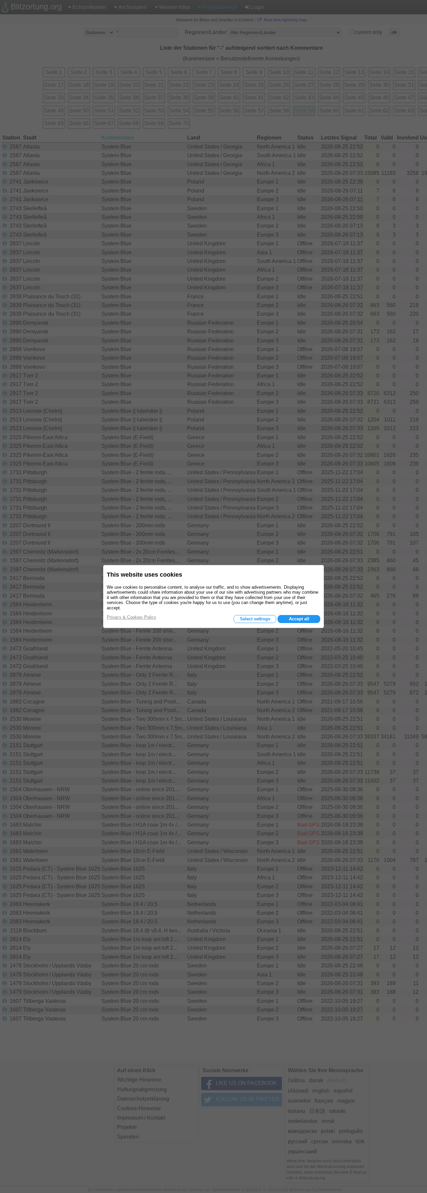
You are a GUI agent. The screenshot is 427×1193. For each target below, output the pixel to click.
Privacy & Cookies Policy (131, 617)
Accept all (299, 618)
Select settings (255, 618)
